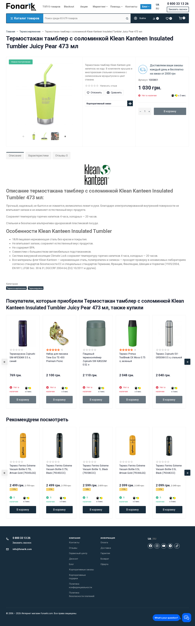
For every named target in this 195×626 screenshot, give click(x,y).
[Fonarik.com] (21, 7)
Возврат (105, 558)
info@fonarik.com (22, 549)
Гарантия (105, 553)
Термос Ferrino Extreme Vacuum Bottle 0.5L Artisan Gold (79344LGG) (132, 469)
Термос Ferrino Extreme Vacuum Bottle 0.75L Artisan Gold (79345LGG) (23, 469)
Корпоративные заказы (81, 569)
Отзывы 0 (61, 155)
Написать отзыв (108, 85)
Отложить (96, 92)
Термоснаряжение (16, 288)
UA (157, 4)
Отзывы (73, 548)
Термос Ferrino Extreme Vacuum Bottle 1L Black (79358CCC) (96, 469)
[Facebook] (150, 546)
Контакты (74, 542)
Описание (15, 155)
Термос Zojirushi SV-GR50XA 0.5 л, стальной (169, 355)
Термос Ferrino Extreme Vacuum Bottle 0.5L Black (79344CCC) (169, 469)
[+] (149, 111)
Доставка (106, 548)
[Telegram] (170, 546)
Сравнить (116, 92)
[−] (140, 111)
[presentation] (23, 136)
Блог (71, 564)
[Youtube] (163, 546)
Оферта (104, 564)
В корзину (170, 111)
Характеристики (38, 155)
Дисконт (73, 558)
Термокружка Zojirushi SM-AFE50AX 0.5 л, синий (22, 357)
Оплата (104, 542)
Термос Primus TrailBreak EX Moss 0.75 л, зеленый (132, 357)
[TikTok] (177, 546)
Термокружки (35, 288)
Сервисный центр (78, 553)
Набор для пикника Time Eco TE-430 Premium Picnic (57, 357)
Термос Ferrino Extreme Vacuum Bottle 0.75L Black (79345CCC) (59, 469)
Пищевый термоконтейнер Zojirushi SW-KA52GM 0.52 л (94, 359)
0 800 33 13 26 (178, 3)
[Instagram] (157, 546)
